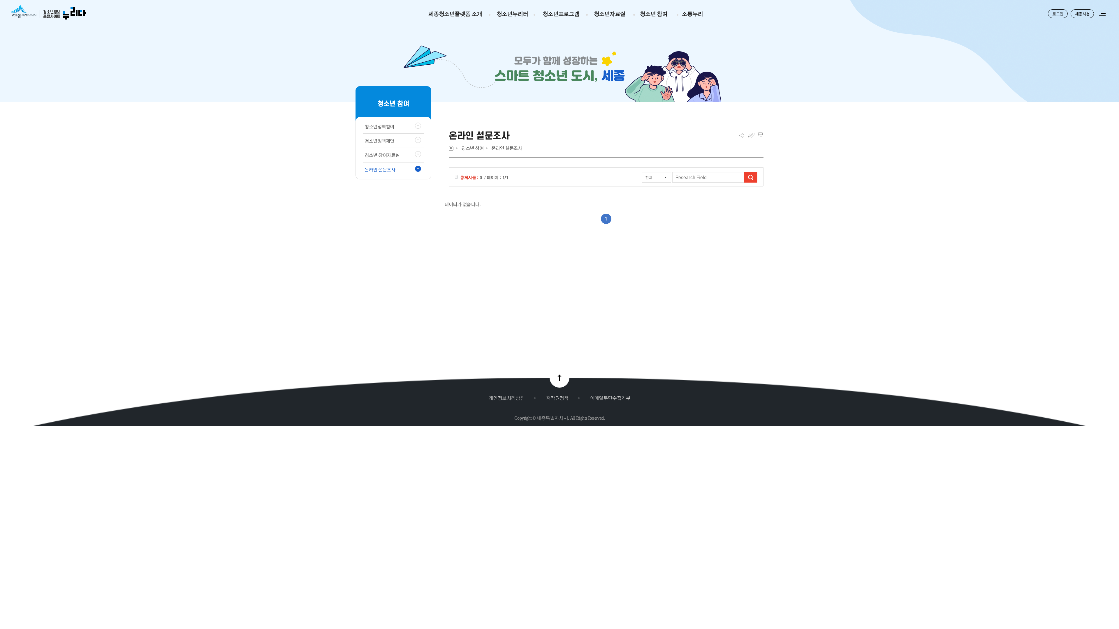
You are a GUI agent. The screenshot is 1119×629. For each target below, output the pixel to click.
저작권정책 (557, 397)
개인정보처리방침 (507, 397)
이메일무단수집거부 (610, 397)
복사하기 (751, 135)
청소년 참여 (472, 148)
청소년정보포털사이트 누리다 (48, 12)
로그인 (1057, 14)
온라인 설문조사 (506, 148)
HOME (451, 148)
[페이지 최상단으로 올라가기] (559, 378)
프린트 (760, 135)
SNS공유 (741, 135)
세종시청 (1082, 14)
